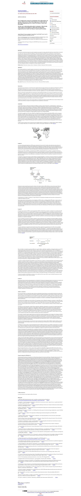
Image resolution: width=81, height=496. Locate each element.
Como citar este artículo (55, 29)
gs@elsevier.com (40, 495)
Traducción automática (55, 32)
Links (48, 400)
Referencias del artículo (55, 27)
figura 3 (23, 232)
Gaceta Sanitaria (22, 10)
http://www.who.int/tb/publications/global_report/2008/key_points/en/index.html (31, 400)
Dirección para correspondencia (23, 44)
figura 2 (56, 163)
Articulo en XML (54, 26)
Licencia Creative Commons (55, 491)
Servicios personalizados (55, 13)
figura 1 (54, 123)
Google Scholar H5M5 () (56, 21)
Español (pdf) (53, 24)
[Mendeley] (50, 40)
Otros (52, 40)
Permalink (52, 43)
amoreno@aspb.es (21, 483)
